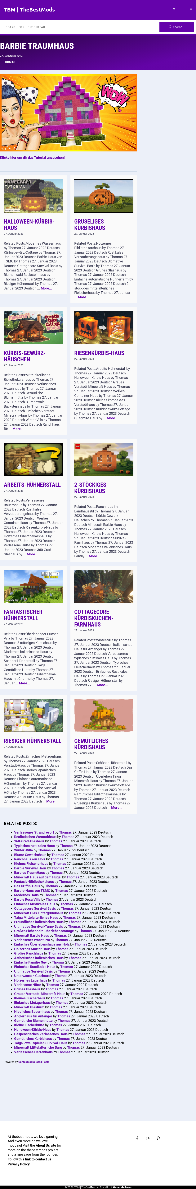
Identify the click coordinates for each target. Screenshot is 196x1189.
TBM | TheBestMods (29, 9)
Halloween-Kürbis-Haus (29, 224)
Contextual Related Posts (33, 1061)
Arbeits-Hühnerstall (32, 484)
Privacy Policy (19, 1164)
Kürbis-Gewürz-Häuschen (25, 356)
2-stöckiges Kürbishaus (90, 487)
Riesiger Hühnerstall (32, 741)
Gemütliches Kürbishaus (91, 744)
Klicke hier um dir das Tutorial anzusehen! (32, 157)
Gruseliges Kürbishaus (89, 224)
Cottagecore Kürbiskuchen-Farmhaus (94, 618)
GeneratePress (122, 1187)
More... (46, 288)
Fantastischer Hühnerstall (23, 615)
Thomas (9, 62)
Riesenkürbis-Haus (99, 353)
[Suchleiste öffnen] (174, 9)
